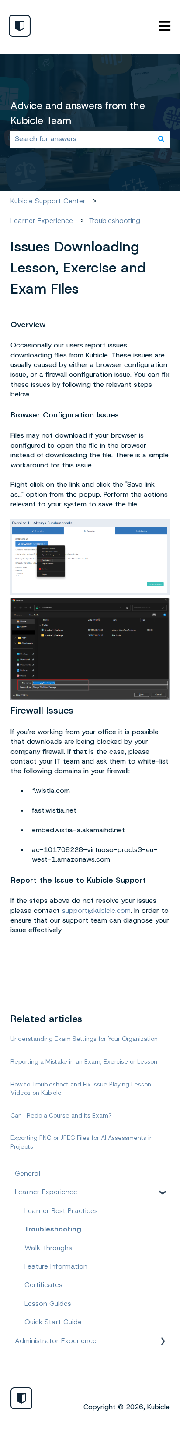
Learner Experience (41, 220)
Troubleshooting (114, 220)
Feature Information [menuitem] (55, 1266)
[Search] (161, 139)
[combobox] (81, 139)
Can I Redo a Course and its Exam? (60, 1115)
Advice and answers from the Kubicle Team (77, 113)
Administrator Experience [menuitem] (56, 1340)
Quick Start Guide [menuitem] (53, 1321)
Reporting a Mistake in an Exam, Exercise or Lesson (83, 1061)
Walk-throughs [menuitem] (48, 1247)
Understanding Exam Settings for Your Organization (84, 1039)
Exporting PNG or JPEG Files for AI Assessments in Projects (81, 1142)
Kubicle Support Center (48, 200)
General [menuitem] (27, 1173)
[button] (163, 1193)
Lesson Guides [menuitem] (47, 1303)
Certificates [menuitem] (43, 1284)
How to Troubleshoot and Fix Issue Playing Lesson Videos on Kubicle (80, 1088)
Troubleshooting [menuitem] (52, 1229)
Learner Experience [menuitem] (46, 1191)
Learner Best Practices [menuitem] (61, 1210)
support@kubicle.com (96, 910)
